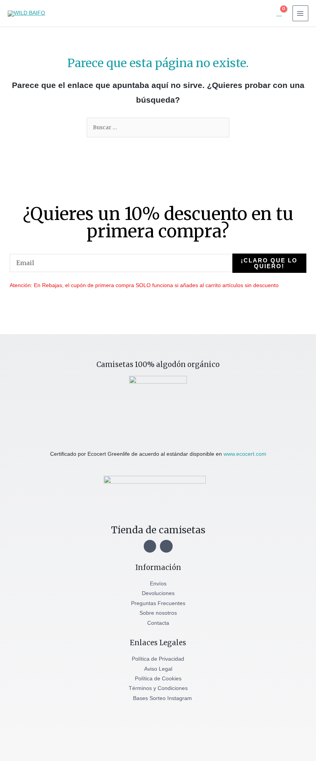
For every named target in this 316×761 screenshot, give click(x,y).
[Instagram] (150, 546)
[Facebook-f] (166, 546)
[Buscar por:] (158, 127)
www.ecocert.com (245, 454)
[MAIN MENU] (300, 13)
